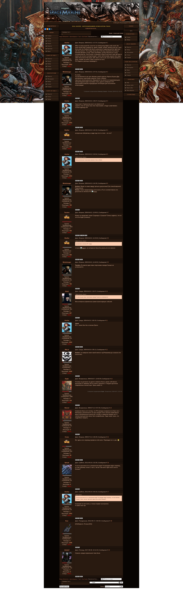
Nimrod (67, 408)
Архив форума (73, 36)
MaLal (67, 349)
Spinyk (67, 462)
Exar (66, 521)
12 (107, 349)
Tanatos (66, 212)
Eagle (67, 378)
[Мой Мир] (49, 29)
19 (109, 550)
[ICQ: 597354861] (81, 151)
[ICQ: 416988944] (81, 459)
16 (108, 462)
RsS (137, 22)
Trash (79, 36)
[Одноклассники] (47, 29)
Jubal (67, 291)
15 (108, 437)
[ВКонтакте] (45, 29)
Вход (116, 22)
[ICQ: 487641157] (81, 69)
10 (107, 291)
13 (111, 378)
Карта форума (130, 90)
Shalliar (66, 130)
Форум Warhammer (64, 36)
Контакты (131, 22)
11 (107, 320)
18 (111, 521)
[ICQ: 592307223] (85, 235)
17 (108, 491)
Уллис (67, 437)
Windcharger (67, 72)
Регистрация (123, 22)
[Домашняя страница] (81, 576)
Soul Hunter (84, 36)
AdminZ (66, 550)
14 (111, 408)
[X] (51, 29)
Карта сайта (130, 87)
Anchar (67, 42)
